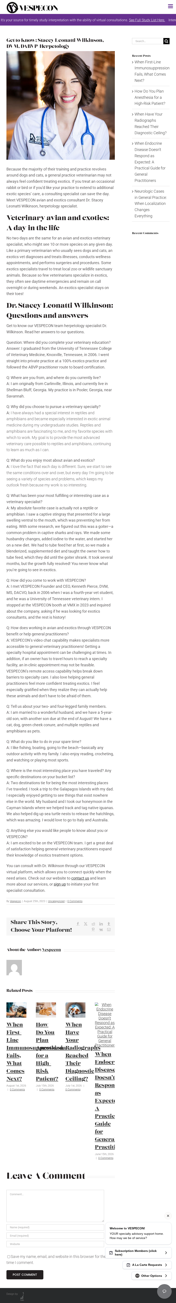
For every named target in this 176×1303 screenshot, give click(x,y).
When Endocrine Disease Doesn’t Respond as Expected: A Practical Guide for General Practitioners (113, 1101)
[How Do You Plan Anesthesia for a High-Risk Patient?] (46, 1004)
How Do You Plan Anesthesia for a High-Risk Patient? (150, 97)
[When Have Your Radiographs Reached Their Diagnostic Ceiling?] (75, 1004)
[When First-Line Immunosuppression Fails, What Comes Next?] (16, 1004)
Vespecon (15, 901)
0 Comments (74, 901)
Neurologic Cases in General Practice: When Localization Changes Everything (151, 203)
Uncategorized (56, 901)
